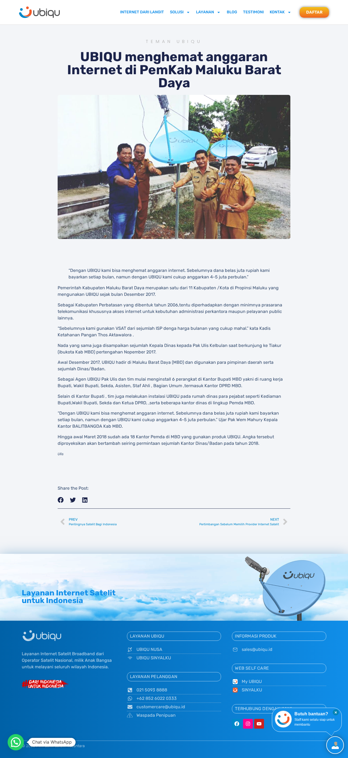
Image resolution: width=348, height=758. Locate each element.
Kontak (277, 12)
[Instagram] (248, 724)
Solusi (177, 12)
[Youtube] (259, 724)
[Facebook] (237, 724)
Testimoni (253, 12)
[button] (61, 500)
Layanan (205, 12)
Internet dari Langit (142, 12)
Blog (232, 12)
